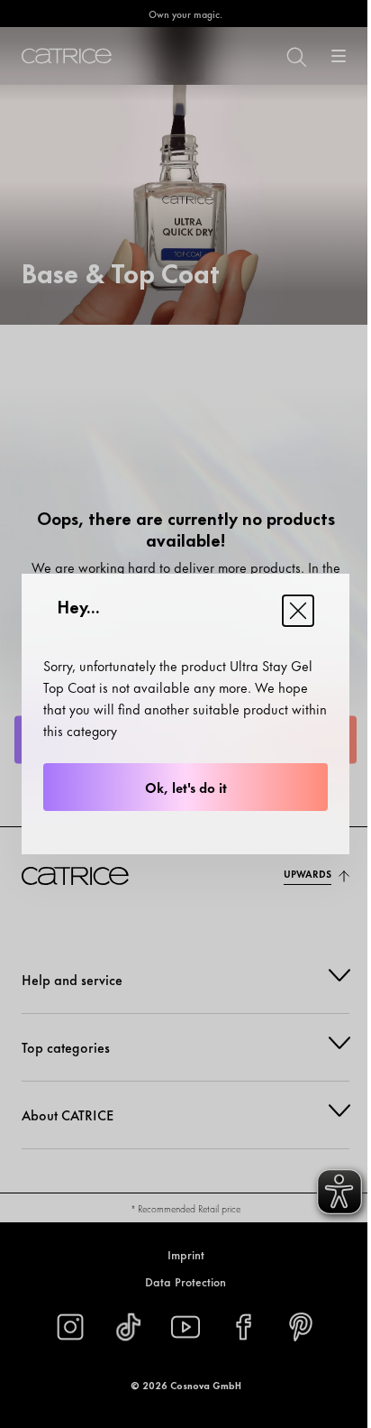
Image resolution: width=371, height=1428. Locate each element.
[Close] (298, 610)
